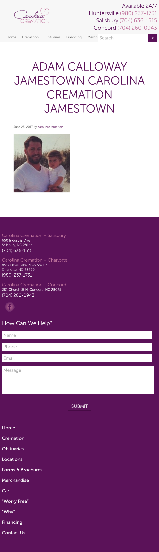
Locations (12, 459)
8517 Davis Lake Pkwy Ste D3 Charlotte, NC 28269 (24, 267)
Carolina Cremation (33, 16)
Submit (79, 406)
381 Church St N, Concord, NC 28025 (31, 289)
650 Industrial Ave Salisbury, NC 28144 (17, 242)
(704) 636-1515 (137, 20)
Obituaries (13, 449)
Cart (6, 490)
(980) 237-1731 (138, 13)
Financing (12, 522)
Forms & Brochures (22, 470)
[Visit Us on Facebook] (9, 307)
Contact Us (13, 532)
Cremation (13, 438)
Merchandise (15, 480)
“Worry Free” (15, 501)
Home (8, 428)
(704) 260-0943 (136, 27)
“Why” (8, 511)
